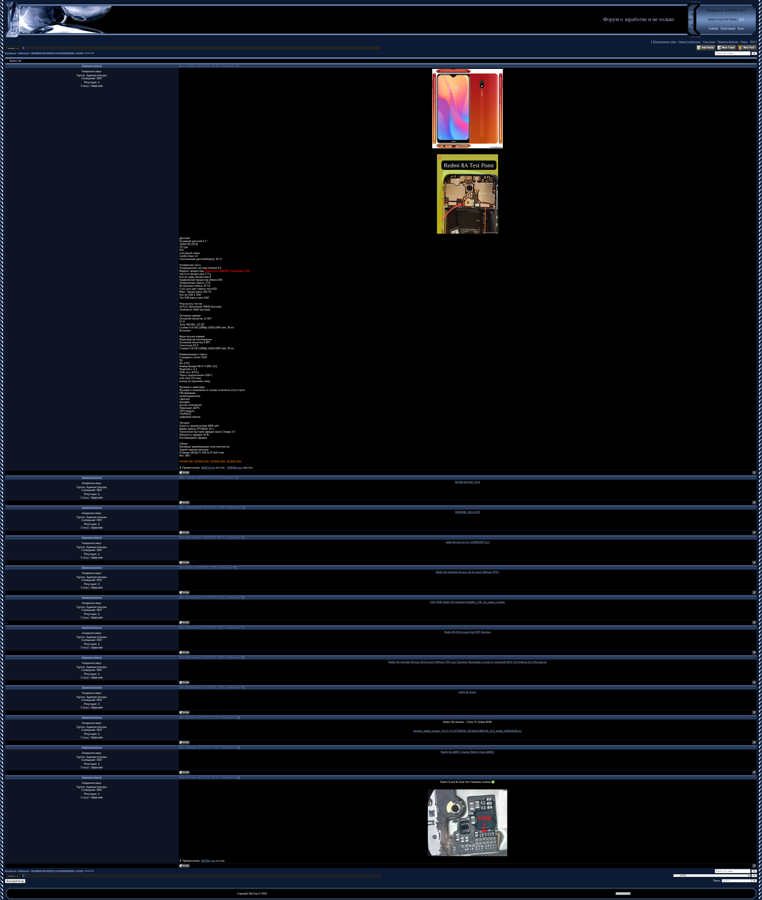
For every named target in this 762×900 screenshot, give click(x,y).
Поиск (744, 41)
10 (238, 717)
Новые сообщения (689, 41)
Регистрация (728, 28)
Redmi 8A (89, 53)
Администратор (92, 65)
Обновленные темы (664, 41)
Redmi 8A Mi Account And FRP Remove (467, 632)
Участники (709, 41)
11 (238, 747)
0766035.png (234, 467)
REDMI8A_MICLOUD (467, 512)
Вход (741, 28)
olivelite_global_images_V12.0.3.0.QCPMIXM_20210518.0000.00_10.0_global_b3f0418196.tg (466, 730)
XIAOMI (79, 53)
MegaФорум (10, 53)
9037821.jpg (208, 860)
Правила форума (728, 41)
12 (238, 777)
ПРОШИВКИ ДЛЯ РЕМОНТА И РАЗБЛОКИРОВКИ (52, 53)
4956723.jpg (208, 467)
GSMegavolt (23, 53)
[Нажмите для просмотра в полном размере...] (467, 147)
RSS (741, 19)
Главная (713, 28)
